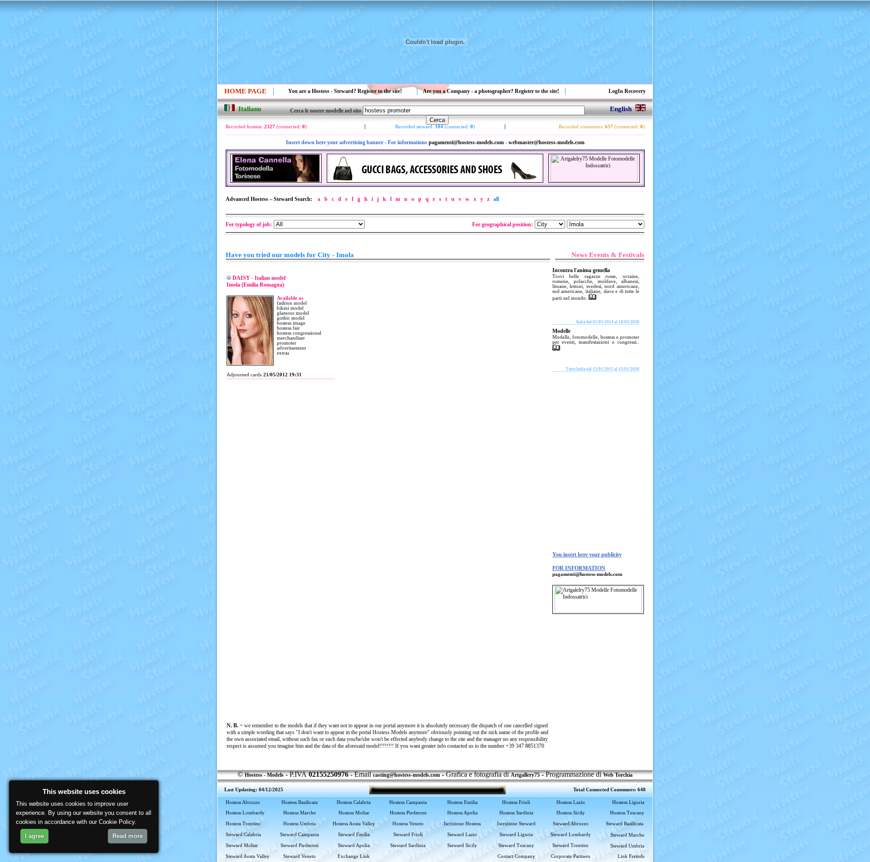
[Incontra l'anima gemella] (592, 298)
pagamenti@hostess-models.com (466, 142)
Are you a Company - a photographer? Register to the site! (491, 91)
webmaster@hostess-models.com (546, 142)
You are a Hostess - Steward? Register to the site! (345, 91)
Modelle (561, 331)
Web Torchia (618, 775)
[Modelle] (556, 349)
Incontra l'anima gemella (581, 270)
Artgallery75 (525, 775)
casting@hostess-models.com (406, 775)
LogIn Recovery (627, 91)
